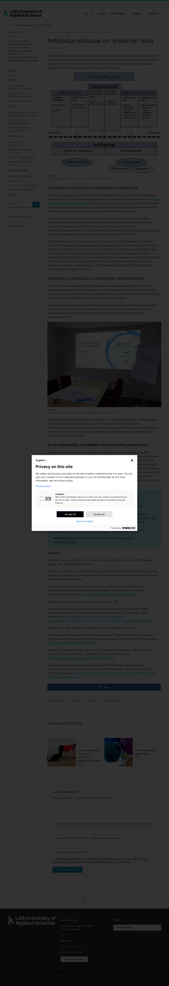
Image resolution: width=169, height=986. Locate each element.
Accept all (70, 514)
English (40, 460)
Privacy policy (43, 486)
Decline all (99, 514)
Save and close (84, 521)
